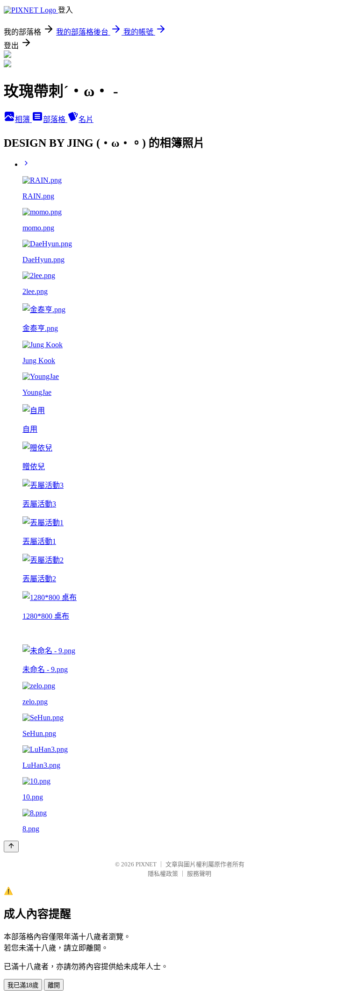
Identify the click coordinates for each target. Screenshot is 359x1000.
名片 (86, 119)
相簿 (23, 119)
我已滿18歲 (22, 985)
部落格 (55, 119)
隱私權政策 (163, 873)
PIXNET (146, 864)
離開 (54, 985)
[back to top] (11, 846)
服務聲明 (199, 873)
